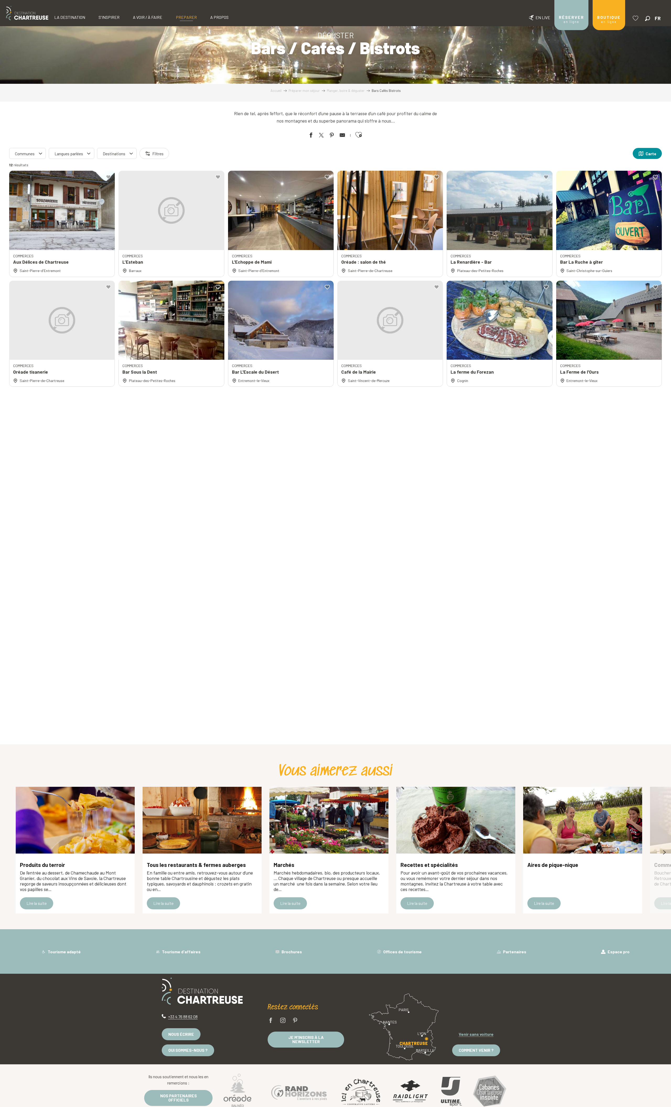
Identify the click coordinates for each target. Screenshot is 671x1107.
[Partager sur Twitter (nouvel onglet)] (321, 136)
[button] (647, 18)
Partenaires (514, 951)
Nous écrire (181, 1034)
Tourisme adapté (64, 951)
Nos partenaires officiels (178, 1097)
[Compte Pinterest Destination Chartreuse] (295, 1020)
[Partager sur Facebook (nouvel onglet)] (310, 136)
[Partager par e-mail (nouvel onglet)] (342, 136)
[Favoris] (636, 18)
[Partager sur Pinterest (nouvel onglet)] (331, 136)
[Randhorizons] (299, 1092)
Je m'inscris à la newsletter (306, 1039)
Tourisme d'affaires (181, 951)
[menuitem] (27, 13)
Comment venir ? (476, 1050)
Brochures (291, 951)
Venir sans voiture (476, 1034)
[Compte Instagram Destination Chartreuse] (283, 1020)
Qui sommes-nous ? (188, 1050)
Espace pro (618, 951)
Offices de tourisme (402, 951)
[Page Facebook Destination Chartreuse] (271, 1020)
